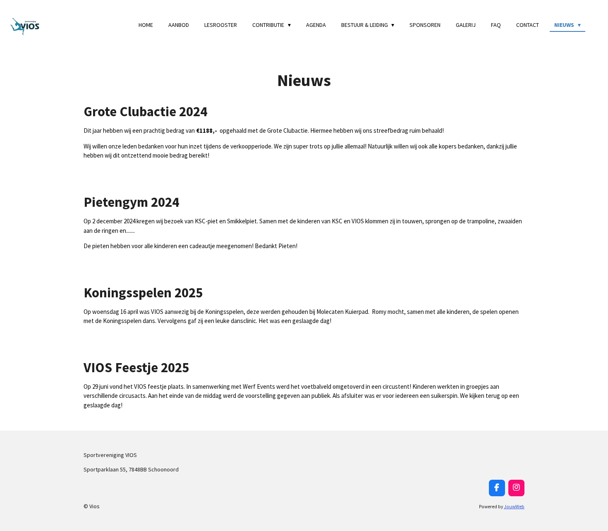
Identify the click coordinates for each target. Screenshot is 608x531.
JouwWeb (514, 506)
